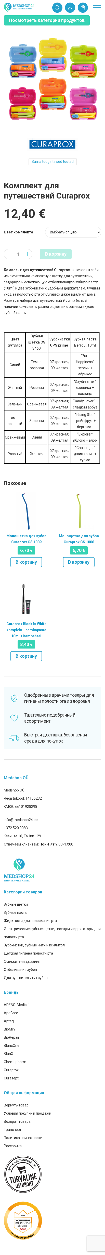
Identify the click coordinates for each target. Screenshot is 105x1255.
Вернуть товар (16, 1105)
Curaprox (11, 1070)
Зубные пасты (15, 912)
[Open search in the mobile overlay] (57, 8)
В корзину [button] (26, 562)
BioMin (9, 1029)
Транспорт (12, 1130)
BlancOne (11, 1045)
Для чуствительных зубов (26, 978)
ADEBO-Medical (16, 1005)
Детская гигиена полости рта (28, 953)
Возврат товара (17, 1121)
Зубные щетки (16, 904)
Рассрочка (13, 1146)
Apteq (9, 1021)
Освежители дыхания (22, 961)
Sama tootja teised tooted (53, 162)
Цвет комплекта (18, 232)
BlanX (8, 1054)
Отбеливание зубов (20, 970)
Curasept (11, 1078)
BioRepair (11, 1037)
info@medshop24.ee (21, 820)
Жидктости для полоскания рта (30, 921)
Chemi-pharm (15, 1062)
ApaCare (11, 1013)
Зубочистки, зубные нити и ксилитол (34, 945)
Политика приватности (23, 1138)
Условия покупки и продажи (27, 1113)
